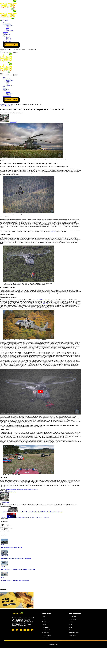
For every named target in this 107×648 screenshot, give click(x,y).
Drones (2, 544)
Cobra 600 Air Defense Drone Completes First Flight (11, 547)
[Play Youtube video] (40, 391)
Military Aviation (9, 105)
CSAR (10, 489)
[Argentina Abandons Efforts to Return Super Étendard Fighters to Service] (4, 554)
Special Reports (45, 621)
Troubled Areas (72, 635)
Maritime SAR (15, 489)
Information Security (73, 632)
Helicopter (71, 621)
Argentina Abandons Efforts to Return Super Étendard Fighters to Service (16, 558)
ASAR (7, 489)
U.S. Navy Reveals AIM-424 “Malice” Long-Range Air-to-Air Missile (15, 580)
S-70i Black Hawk (46, 303)
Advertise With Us (46, 630)
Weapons (3, 577)
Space (70, 627)
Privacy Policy (45, 632)
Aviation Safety (72, 619)
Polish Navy (53, 231)
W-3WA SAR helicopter (42, 299)
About (43, 619)
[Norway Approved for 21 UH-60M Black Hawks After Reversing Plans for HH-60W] (4, 565)
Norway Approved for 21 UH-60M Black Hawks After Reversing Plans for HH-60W (18, 569)
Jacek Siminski (13, 122)
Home (43, 616)
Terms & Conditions (46, 635)
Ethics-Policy (45, 638)
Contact (44, 624)
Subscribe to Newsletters (11, 44)
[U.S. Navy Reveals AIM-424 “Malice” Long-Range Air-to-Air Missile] (4, 576)
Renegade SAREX (31, 489)
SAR (36, 489)
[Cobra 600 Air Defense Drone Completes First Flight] (4, 543)
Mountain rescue (23, 489)
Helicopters (2, 105)
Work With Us (45, 627)
